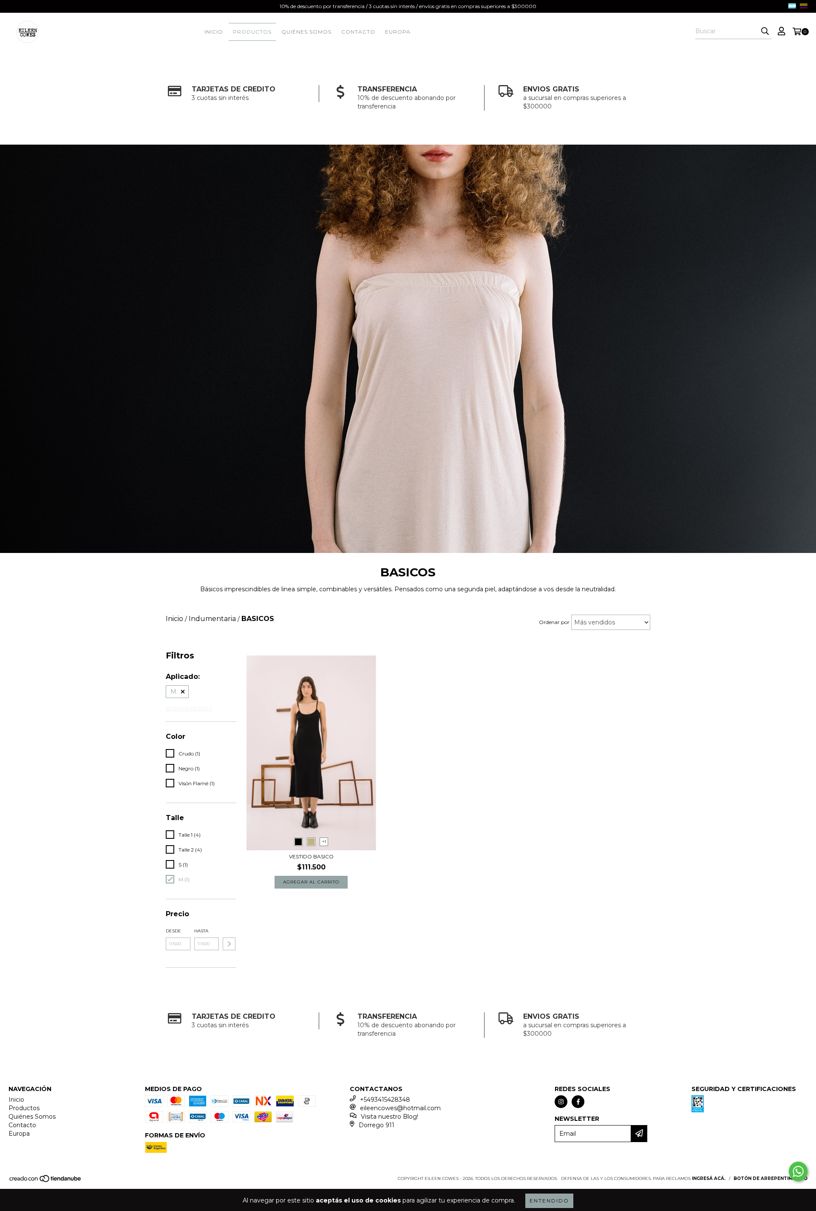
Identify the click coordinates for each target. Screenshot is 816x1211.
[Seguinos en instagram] (561, 1101)
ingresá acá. (708, 1178)
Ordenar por (554, 622)
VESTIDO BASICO (311, 856)
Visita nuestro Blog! (389, 1116)
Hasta (201, 931)
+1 (324, 841)
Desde (173, 931)
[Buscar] (765, 31)
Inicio (213, 31)
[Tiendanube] (45, 1181)
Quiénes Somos (306, 31)
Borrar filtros (189, 708)
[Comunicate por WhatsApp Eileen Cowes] (798, 1171)
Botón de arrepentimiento (771, 1178)
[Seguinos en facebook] (578, 1101)
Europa (398, 31)
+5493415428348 (385, 1099)
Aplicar (229, 943)
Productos (252, 31)
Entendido (549, 1200)
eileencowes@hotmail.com (400, 1108)
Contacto (358, 31)
